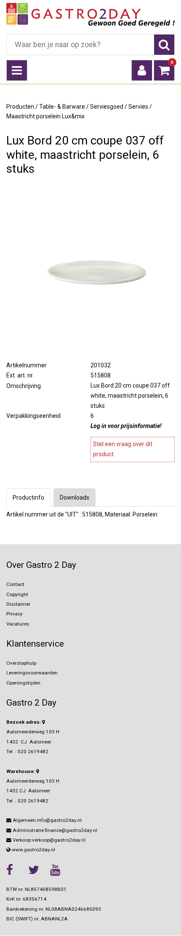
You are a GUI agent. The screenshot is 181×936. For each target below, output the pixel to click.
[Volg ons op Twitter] (37, 870)
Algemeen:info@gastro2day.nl (46, 820)
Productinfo (28, 497)
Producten (20, 106)
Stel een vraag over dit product (122, 449)
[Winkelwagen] (164, 70)
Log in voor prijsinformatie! (126, 426)
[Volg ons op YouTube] (59, 870)
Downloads (74, 497)
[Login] (142, 70)
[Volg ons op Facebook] (15, 870)
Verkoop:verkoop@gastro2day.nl (48, 840)
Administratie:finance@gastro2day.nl (54, 830)
